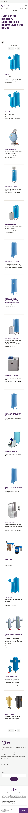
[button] (9, 48)
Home (2, 8)
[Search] (23, 5)
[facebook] (10, 764)
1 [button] (12, 48)
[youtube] (4, 764)
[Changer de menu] (26, 5)
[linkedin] (1, 764)
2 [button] (15, 48)
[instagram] (7, 764)
